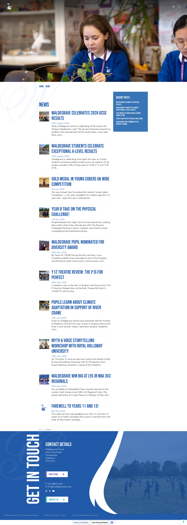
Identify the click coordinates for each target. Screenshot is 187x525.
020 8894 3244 (55, 483)
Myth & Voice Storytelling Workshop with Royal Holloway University (77, 346)
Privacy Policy (55, 515)
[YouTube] (53, 491)
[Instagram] (46, 491)
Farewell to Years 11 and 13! (75, 406)
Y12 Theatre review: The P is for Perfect (77, 274)
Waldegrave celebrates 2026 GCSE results (79, 115)
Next (49, 429)
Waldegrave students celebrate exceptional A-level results (78, 148)
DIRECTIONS (53, 474)
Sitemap (46, 515)
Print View (75, 515)
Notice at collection (81, 522)
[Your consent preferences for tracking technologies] (183, 521)
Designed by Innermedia (30, 515)
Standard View (84, 515)
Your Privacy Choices (100, 522)
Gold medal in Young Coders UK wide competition (80, 181)
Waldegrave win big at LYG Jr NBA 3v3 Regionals (81, 378)
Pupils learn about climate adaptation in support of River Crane (76, 307)
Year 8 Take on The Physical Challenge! (74, 211)
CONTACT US (53, 499)
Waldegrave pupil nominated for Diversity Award (78, 244)
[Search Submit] (174, 7)
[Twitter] (50, 491)
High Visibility (94, 515)
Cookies (63, 515)
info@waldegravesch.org (59, 486)
